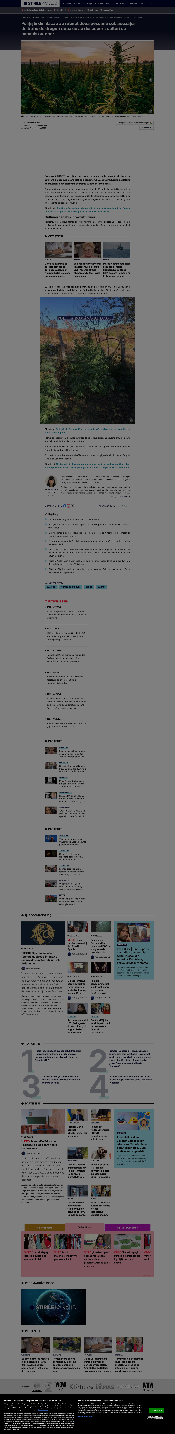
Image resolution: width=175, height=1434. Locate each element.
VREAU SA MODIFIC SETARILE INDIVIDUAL (155, 1418)
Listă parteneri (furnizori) (86, 1416)
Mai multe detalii (43, 1410)
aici (65, 1421)
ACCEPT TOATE (156, 1410)
